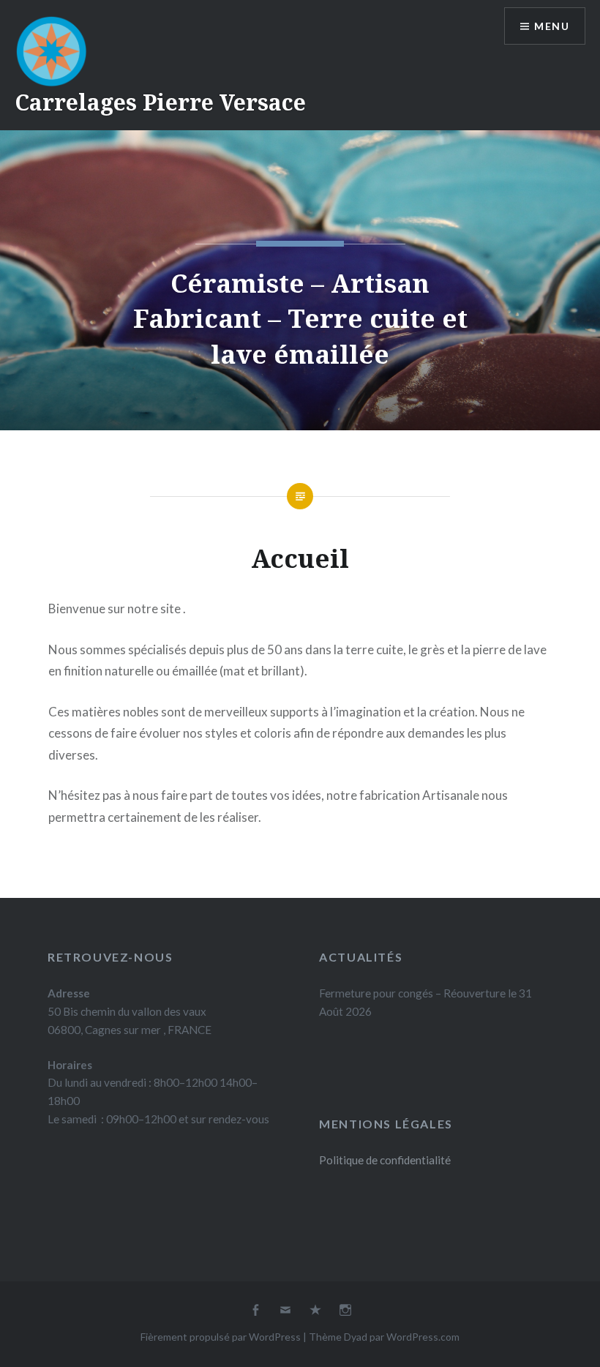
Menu (551, 26)
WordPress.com (423, 1336)
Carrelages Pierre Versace (160, 102)
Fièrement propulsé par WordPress (220, 1336)
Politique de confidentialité (385, 1159)
